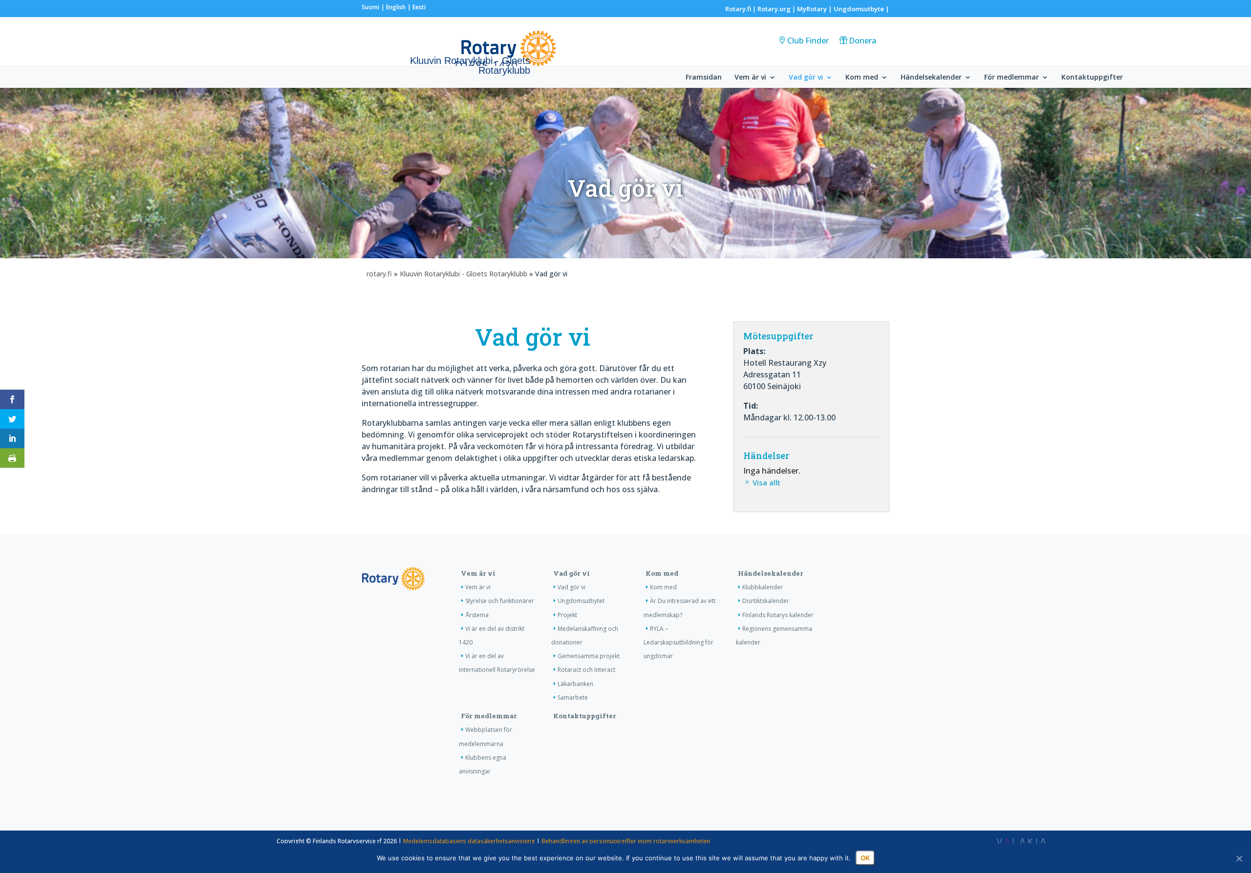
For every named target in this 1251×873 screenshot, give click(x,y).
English (396, 7)
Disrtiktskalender (765, 601)
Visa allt (766, 482)
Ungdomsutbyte (859, 8)
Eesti (419, 7)
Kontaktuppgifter (1092, 78)
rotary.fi (379, 273)
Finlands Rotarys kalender (778, 615)
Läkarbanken (575, 684)
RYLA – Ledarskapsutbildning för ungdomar (678, 642)
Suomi (370, 7)
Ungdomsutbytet (581, 601)
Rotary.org (774, 8)
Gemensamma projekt (589, 656)
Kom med (861, 78)
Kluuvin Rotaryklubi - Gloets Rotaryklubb (463, 273)
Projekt (567, 615)
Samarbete (573, 697)
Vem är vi (750, 78)
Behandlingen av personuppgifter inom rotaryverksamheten (625, 841)
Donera (862, 40)
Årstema (477, 615)
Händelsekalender (931, 78)
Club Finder (808, 40)
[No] (1239, 858)
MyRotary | (815, 8)
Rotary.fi (738, 8)
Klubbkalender (762, 587)
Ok (865, 858)
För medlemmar (1011, 78)
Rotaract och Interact (586, 669)
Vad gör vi (806, 78)
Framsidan (704, 78)
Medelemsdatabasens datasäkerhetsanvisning (469, 841)
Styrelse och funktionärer (499, 601)
